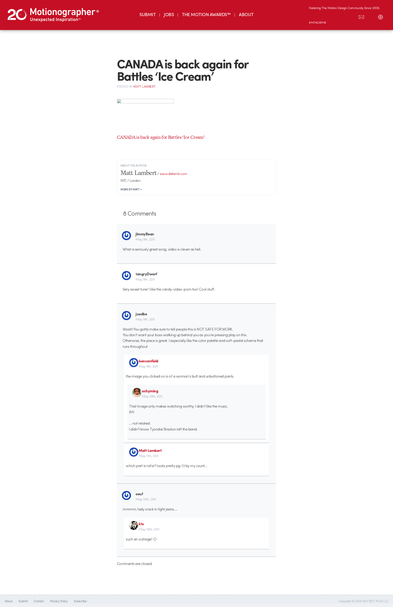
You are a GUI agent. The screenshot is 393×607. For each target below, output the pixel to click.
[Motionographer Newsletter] (361, 16)
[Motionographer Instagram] (314, 16)
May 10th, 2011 (152, 396)
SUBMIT (147, 14)
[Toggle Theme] (380, 16)
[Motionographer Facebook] (342, 16)
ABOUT (246, 14)
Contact (39, 601)
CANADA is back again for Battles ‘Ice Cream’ (160, 137)
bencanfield (148, 360)
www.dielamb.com (173, 173)
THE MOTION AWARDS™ (206, 14)
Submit (23, 601)
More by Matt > (131, 189)
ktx (141, 523)
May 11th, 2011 (148, 455)
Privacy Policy (59, 601)
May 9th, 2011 (145, 239)
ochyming (150, 390)
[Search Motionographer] (371, 16)
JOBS (169, 14)
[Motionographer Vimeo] (333, 16)
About (8, 601)
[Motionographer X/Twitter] (352, 16)
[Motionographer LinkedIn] (323, 16)
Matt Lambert (150, 450)
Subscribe (80, 601)
